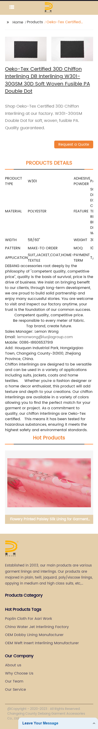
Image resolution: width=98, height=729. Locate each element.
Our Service (15, 690)
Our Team (14, 681)
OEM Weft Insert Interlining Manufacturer (42, 643)
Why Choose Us (19, 673)
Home (18, 22)
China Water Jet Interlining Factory (37, 627)
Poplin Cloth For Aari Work (28, 618)
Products (35, 22)
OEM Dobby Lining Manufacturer (34, 635)
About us (13, 665)
